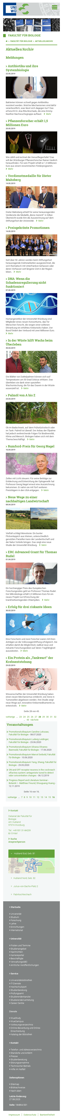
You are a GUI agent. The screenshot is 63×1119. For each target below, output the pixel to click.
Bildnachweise (18, 1087)
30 (47, 717)
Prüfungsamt (17, 993)
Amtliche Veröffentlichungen (25, 965)
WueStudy (16, 1018)
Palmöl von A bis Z (21, 395)
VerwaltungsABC (19, 961)
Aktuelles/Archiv (44, 41)
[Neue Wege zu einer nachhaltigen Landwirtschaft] (31, 528)
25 (28, 717)
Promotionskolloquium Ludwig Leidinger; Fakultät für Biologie (29, 740)
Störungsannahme (20, 1062)
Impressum (14, 1114)
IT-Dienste (16, 983)
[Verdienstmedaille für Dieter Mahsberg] (31, 207)
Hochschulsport (18, 986)
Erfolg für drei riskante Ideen (30, 607)
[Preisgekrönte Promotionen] (31, 255)
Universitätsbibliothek (21, 980)
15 (49, 797)
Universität (16, 914)
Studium (15, 917)
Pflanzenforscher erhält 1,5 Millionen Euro (27, 123)
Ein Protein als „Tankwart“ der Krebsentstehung (29, 660)
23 (20, 717)
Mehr (48, 114)
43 (28, 719)
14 (45, 797)
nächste (34, 719)
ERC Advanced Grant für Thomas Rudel (31, 554)
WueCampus (17, 1021)
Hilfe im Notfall (18, 1069)
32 (55, 717)
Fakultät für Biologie (24, 35)
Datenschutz (30, 1114)
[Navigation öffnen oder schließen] (54, 7)
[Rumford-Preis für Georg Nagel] (31, 473)
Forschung (16, 920)
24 (24, 717)
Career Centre (17, 1003)
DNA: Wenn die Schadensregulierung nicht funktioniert (26, 283)
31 (51, 717)
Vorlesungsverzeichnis (22, 1024)
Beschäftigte (17, 958)
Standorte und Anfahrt (21, 1053)
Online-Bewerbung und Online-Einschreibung (26, 1030)
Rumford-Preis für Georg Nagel (31, 446)
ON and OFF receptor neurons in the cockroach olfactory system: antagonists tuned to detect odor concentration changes (32, 772)
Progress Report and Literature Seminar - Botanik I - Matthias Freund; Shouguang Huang (32, 781)
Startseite (15, 907)
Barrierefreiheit (47, 1114)
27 (36, 717)
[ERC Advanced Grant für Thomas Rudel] (31, 583)
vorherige (10, 717)
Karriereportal (17, 955)
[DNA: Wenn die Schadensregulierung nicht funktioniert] (31, 314)
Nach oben (16, 1090)
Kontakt (14, 810)
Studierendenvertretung (22, 1000)
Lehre (13, 923)
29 (43, 717)
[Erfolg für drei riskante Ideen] (31, 634)
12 (38, 797)
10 (30, 797)
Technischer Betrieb (20, 1066)
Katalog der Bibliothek (21, 1034)
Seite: (12, 1105)
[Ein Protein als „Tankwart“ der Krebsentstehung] (31, 689)
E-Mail (14, 833)
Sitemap (15, 1084)
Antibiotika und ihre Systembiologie (22, 68)
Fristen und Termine (20, 945)
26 (32, 717)
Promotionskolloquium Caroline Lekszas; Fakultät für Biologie (29, 733)
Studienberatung (19, 990)
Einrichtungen (17, 927)
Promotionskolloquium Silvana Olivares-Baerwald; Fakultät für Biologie (28, 748)
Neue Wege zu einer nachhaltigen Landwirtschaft (27, 499)
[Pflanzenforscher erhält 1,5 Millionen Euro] (31, 152)
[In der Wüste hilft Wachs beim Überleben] (31, 372)
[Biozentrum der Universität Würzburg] (28, 9)
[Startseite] (7, 41)
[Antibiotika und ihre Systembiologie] (31, 97)
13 (42, 797)
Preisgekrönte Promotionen (29, 228)
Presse (14, 1056)
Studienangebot (18, 948)
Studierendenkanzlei (21, 996)
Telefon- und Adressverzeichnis (26, 1049)
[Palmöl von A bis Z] (31, 423)
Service (14, 973)
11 (34, 797)
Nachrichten (17, 952)
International (17, 930)
